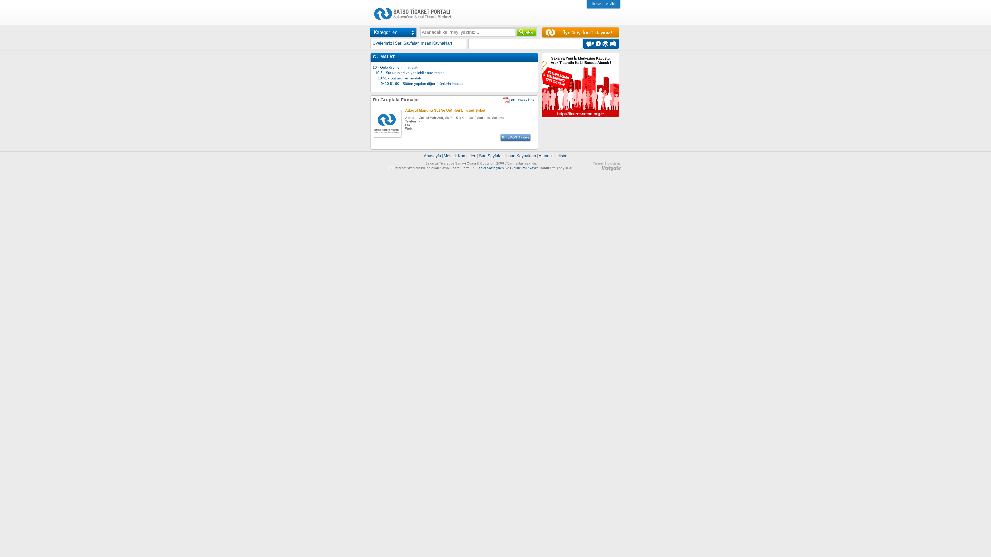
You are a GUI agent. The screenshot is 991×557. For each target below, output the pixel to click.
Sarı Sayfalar (407, 43)
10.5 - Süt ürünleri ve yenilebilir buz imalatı (410, 73)
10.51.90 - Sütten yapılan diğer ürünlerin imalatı (424, 83)
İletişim (560, 156)
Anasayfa (432, 156)
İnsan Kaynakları (436, 43)
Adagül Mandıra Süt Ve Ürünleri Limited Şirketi (445, 110)
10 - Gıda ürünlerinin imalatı (395, 67)
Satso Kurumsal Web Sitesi (589, 44)
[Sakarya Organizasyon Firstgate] (607, 170)
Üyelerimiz (382, 43)
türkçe (596, 3)
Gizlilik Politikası (523, 168)
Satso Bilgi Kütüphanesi (606, 44)
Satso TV (614, 44)
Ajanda (545, 156)
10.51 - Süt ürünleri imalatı (399, 78)
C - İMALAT (384, 57)
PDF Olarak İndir (522, 100)
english (611, 3)
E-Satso (597, 44)
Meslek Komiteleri (460, 156)
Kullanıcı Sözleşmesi (489, 168)
